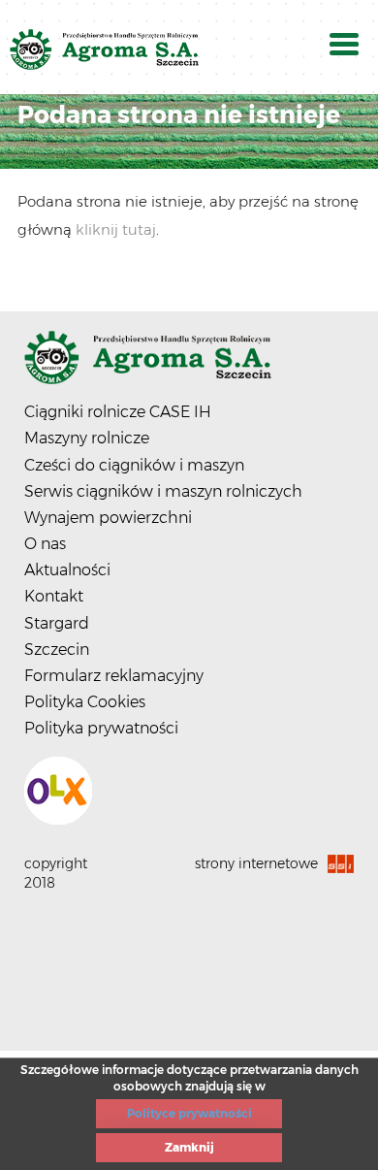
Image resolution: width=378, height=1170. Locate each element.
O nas (45, 544)
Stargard (56, 623)
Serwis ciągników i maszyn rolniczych (163, 491)
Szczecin (56, 649)
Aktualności (67, 570)
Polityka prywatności (101, 728)
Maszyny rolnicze (86, 438)
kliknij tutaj (116, 229)
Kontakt (53, 596)
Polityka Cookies (84, 702)
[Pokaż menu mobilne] (344, 47)
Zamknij (189, 1147)
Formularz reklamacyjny (114, 675)
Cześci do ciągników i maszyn (134, 465)
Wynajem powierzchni (108, 517)
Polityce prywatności (189, 1113)
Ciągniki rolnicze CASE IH (117, 412)
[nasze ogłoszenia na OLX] (189, 791)
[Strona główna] (189, 364)
